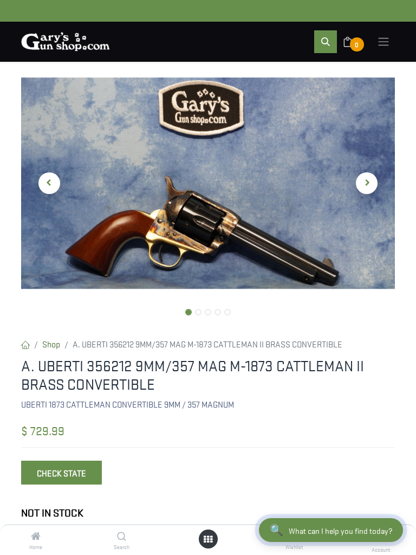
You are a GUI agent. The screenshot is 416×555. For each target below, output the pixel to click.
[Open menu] (208, 539)
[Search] (121, 536)
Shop (51, 344)
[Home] (36, 536)
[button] (325, 41)
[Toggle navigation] (383, 41)
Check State (61, 473)
